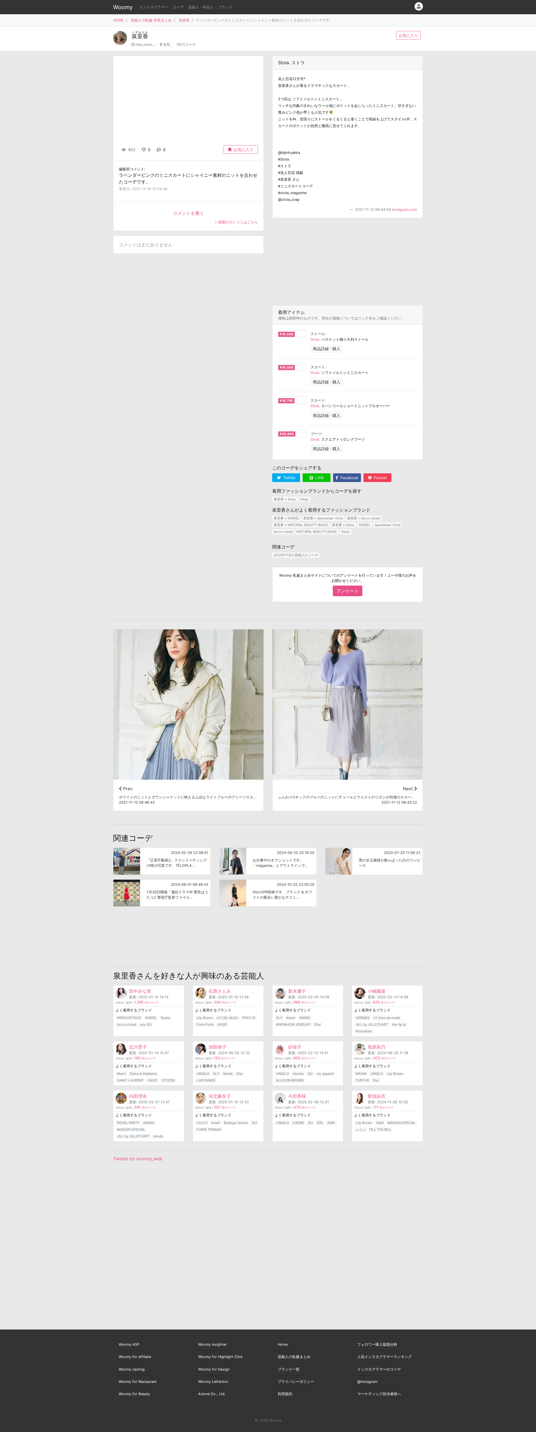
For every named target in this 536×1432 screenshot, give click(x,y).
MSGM (361, 1073)
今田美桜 (297, 1096)
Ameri (290, 1018)
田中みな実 (140, 991)
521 (254, 1123)
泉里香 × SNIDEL (287, 518)
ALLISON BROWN (290, 1080)
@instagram (367, 1382)
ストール (317, 334)
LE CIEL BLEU (227, 1018)
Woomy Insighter (212, 1344)
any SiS (146, 1024)
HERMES (363, 1018)
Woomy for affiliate (135, 1357)
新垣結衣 (377, 1096)
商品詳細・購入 (326, 348)
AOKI (331, 1123)
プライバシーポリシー (296, 1382)
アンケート (347, 591)
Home (283, 1344)
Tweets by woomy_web (137, 1158)
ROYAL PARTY (128, 1123)
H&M (380, 1123)
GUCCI (202, 1123)
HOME (118, 20)
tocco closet (283, 531)
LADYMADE (206, 1080)
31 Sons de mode (386, 1018)
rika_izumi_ (145, 44)
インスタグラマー (153, 7)
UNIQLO (203, 1073)
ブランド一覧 (289, 1369)
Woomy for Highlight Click (220, 1357)
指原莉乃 (377, 1047)
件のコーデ (146, 1002)
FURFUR (362, 1080)
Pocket (380, 477)
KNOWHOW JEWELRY (293, 1024)
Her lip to (399, 1024)
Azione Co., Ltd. (212, 1394)
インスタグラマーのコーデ (379, 1369)
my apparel (325, 1073)
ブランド (225, 7)
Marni (121, 1073)
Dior (317, 1024)
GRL (320, 1123)
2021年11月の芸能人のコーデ (296, 555)
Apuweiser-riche (388, 525)
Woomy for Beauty (134, 1394)
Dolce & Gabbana (143, 1073)
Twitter (289, 477)
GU (310, 1073)
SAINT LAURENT (130, 1080)
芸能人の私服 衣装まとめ (151, 20)
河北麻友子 (220, 1096)
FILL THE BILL (380, 1129)
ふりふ (361, 1129)
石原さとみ (220, 991)
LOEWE (298, 1123)
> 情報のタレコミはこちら (236, 222)
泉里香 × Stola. (285, 499)
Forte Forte (205, 1024)
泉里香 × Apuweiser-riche (323, 518)
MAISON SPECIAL (131, 1129)
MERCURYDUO (129, 1018)
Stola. (315, 339)
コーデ (178, 7)
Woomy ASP (129, 1344)
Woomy (123, 7)
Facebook (348, 477)
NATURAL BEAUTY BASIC (316, 531)
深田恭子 (217, 1047)
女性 (166, 44)
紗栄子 (295, 1047)
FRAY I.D (248, 1018)
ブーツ (315, 434)
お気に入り (408, 35)
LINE (319, 477)
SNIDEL (365, 525)
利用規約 (285, 1394)
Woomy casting (132, 1369)
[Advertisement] (347, 262)
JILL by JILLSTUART (372, 1024)
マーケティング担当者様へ (379, 1394)
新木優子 (297, 991)
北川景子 (138, 1047)
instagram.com (404, 209)
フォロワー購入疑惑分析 (377, 1344)
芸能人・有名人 (201, 7)
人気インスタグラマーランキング (384, 1357)
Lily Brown (205, 1018)
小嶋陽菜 (377, 991)
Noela (165, 1018)
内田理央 (138, 1096)
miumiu (298, 1073)
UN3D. (222, 1024)
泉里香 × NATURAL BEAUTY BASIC (301, 525)
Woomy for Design (213, 1369)
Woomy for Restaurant (138, 1382)
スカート (317, 367)
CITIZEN (168, 1080)
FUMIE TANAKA (209, 1129)
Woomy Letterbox (213, 1382)
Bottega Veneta (236, 1123)
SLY (279, 1018)
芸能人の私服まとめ (294, 1357)
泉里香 (184, 20)
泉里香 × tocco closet (363, 518)
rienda (158, 1136)
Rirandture (364, 1031)
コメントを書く (188, 213)
